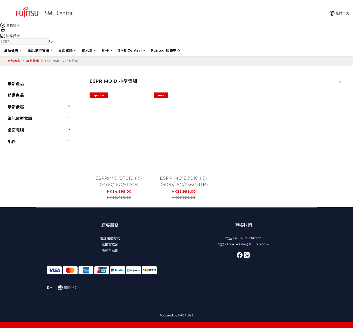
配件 (105, 50)
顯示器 (87, 50)
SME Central (130, 50)
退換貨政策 (110, 244)
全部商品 (14, 61)
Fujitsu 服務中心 (165, 50)
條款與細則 (110, 250)
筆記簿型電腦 (38, 50)
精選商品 (16, 95)
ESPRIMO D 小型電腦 (61, 61)
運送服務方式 (110, 238)
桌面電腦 (65, 50)
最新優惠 (11, 50)
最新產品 (16, 83)
